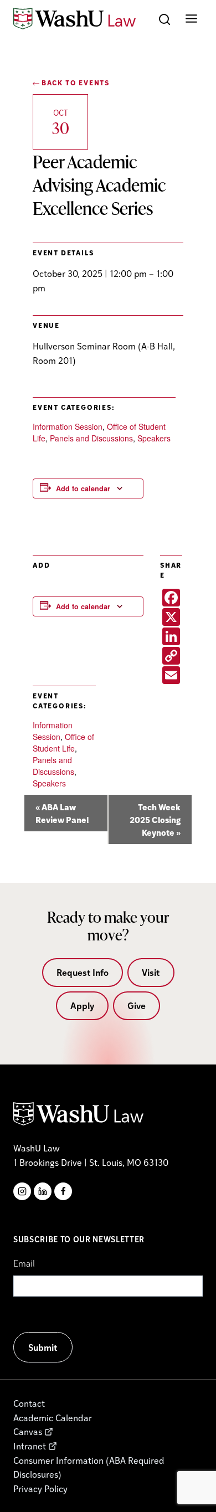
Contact (29, 1403)
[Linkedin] (43, 1191)
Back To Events (74, 83)
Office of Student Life (63, 742)
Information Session (67, 426)
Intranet (29, 1446)
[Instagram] (22, 1191)
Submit (43, 1347)
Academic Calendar (52, 1417)
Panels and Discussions (91, 438)
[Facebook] (63, 1191)
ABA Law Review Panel (62, 813)
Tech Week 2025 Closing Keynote (155, 819)
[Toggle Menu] (191, 18)
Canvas (27, 1431)
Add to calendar (83, 488)
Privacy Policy (40, 1488)
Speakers (154, 438)
